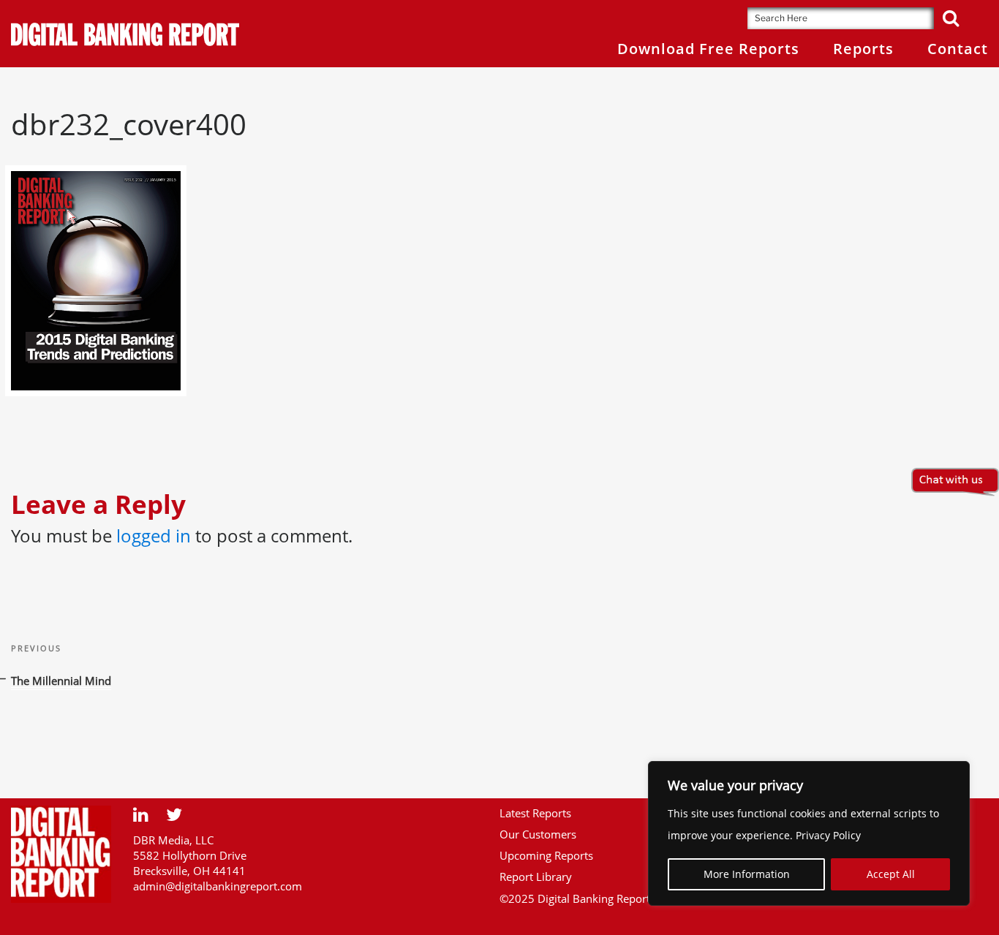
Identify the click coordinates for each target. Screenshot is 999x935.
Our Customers (537, 834)
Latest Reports (535, 813)
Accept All (891, 874)
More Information (747, 874)
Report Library (535, 876)
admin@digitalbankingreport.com (217, 886)
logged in (153, 535)
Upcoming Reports (546, 855)
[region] (809, 833)
